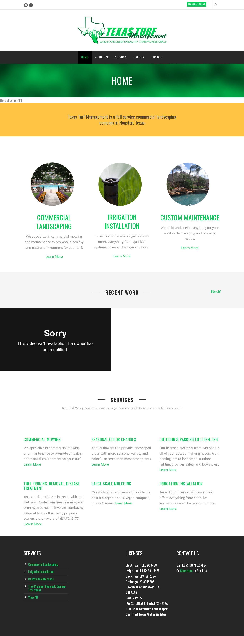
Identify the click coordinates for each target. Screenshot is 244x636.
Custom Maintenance (41, 579)
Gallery (139, 57)
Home (84, 57)
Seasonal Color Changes (114, 439)
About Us (101, 57)
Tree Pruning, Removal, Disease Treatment (52, 486)
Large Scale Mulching (111, 484)
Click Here (186, 570)
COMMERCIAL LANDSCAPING (54, 221)
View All (215, 291)
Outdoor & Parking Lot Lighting (189, 439)
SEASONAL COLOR (196, 4)
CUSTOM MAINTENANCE (189, 217)
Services (121, 57)
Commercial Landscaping (43, 564)
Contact (157, 57)
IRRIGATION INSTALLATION (121, 221)
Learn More (54, 256)
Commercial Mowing (42, 439)
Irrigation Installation (181, 484)
